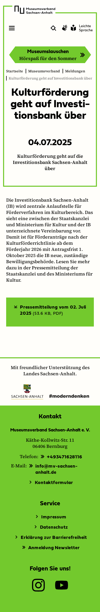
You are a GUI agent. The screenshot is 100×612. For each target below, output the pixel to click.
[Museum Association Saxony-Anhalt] (34, 10)
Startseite (14, 71)
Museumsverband (44, 71)
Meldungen (75, 71)
